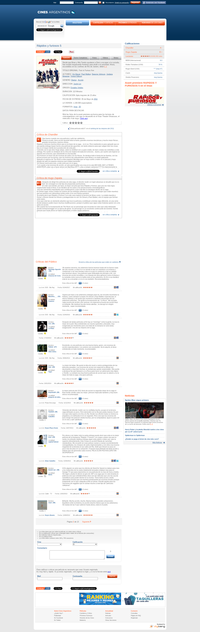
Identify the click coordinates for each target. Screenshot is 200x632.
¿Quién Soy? (58, 613)
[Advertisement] (115, 33)
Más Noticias (157, 442)
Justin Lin (77, 84)
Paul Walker (86, 74)
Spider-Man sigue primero (137, 400)
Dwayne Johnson (98, 74)
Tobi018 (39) (52, 412)
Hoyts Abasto (50, 515)
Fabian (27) (52, 347)
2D (80, 107)
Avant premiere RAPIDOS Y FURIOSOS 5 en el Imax (141, 84)
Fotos (94, 58)
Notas (116, 58)
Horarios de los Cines (87, 618)
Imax (76, 107)
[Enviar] (110, 556)
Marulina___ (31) (54, 296)
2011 (96, 99)
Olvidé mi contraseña (122, 2)
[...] (105, 67)
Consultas (134, 613)
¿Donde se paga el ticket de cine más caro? (142, 439)
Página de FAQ (136, 615)
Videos (105, 58)
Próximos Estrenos (86, 615)
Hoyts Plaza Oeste (51, 428)
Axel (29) (51, 437)
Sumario (66, 58)
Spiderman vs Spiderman (135, 435)
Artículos (108, 615)
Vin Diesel (76, 74)
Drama (73, 80)
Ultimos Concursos (154, 105)
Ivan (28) (51, 367)
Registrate (135, 2)
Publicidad (57, 615)
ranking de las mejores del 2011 (102, 129)
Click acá (83, 118)
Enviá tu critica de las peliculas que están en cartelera (99, 262)
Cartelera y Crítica (86, 613)
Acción (80, 80)
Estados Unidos (77, 88)
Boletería (83, 620)
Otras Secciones (110, 620)
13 (78, 522)
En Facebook (58, 618)
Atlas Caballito (50, 461)
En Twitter (57, 620)
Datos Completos (80, 58)
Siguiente (86, 522)
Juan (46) (51, 502)
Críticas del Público (46, 261)
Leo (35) (51, 323)
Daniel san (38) (53, 470)
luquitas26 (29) (53, 392)
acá (109, 572)
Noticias (108, 613)
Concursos (109, 618)
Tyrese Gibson (76, 76)
